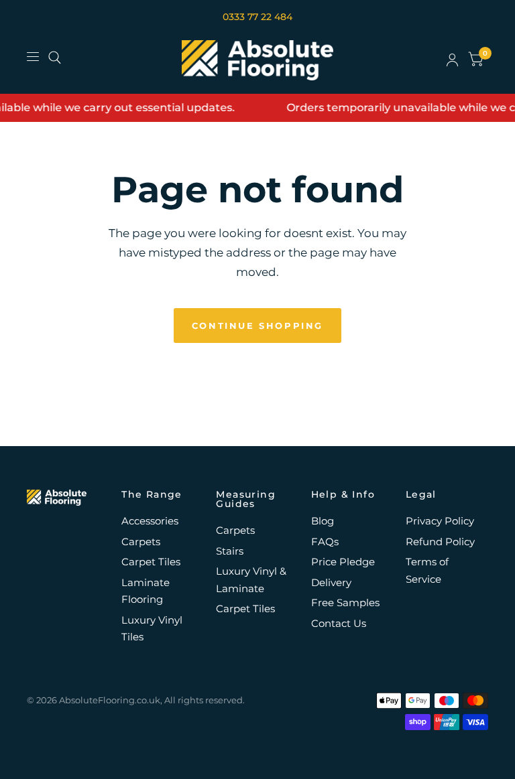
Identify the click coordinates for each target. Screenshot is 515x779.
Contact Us (338, 623)
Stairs (229, 551)
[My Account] (452, 60)
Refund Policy (440, 541)
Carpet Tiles (150, 561)
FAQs (325, 541)
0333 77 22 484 (257, 17)
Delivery (331, 582)
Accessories (149, 520)
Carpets (140, 541)
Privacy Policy (440, 520)
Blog (322, 520)
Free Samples (345, 602)
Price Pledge (343, 561)
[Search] (54, 57)
